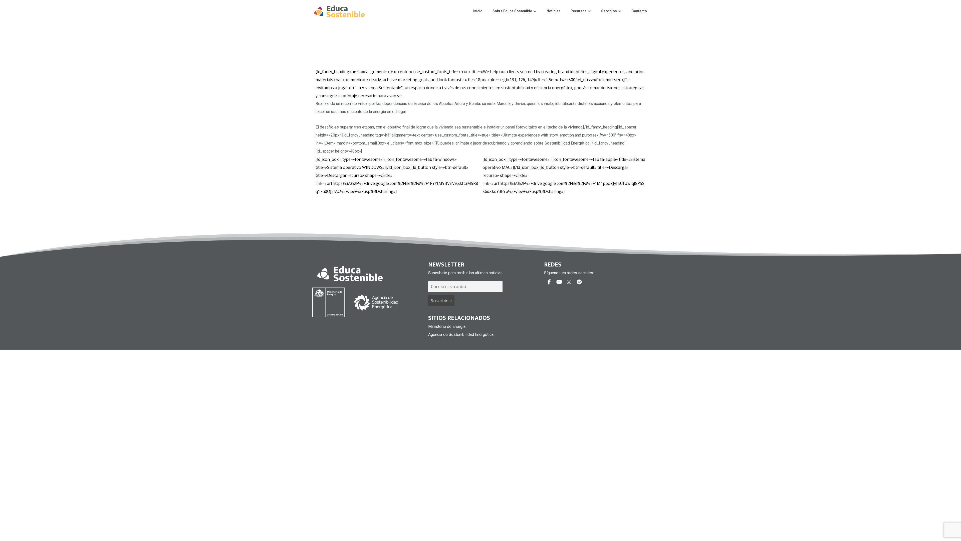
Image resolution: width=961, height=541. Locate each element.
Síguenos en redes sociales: (569, 272)
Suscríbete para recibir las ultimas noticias (465, 272)
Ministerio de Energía (446, 326)
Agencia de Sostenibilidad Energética (461, 334)
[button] (549, 282)
